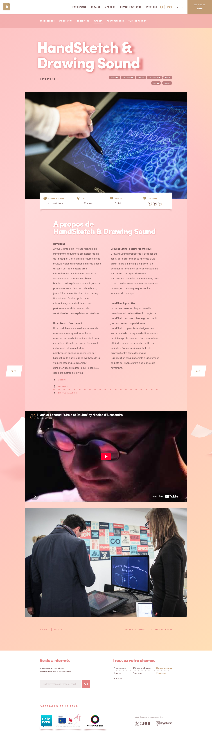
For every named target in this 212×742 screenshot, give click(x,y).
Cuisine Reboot (137, 21)
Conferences (47, 21)
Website (62, 380)
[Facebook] (150, 204)
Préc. (14, 371)
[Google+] (160, 204)
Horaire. (117, 673)
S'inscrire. (161, 673)
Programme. (119, 667)
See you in (199, 6)
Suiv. (198, 371)
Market (98, 21)
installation (154, 78)
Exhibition (83, 21)
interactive (128, 78)
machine (114, 78)
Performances (115, 21)
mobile (156, 83)
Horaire (95, 7)
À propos (110, 7)
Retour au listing (135, 630)
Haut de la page (163, 630)
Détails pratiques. (142, 667)
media (167, 78)
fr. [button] (177, 6)
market (167, 83)
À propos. (118, 678)
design (141, 78)
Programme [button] (79, 7)
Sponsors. (138, 673)
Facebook (63, 386)
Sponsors (151, 7)
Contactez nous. (163, 667)
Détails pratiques (130, 7)
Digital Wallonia (67, 393)
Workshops (66, 21)
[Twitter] (155, 204)
